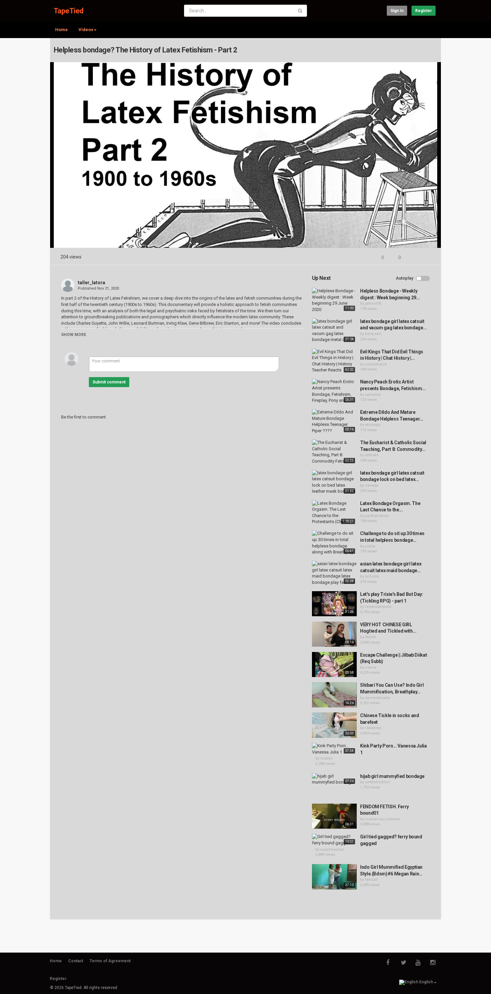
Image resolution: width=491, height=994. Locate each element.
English (426, 982)
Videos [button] (85, 29)
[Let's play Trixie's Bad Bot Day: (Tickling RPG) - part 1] (334, 604)
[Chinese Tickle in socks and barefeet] (334, 725)
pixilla (370, 546)
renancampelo (378, 607)
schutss (372, 576)
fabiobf (371, 879)
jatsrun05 (373, 303)
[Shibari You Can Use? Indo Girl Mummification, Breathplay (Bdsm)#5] (334, 694)
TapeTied (69, 11)
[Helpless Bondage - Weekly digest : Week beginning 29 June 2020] (334, 300)
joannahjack (376, 364)
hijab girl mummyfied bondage (392, 776)
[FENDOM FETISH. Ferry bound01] (334, 816)
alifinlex (371, 455)
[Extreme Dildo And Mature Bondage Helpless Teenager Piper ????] (334, 421)
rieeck (370, 667)
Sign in (396, 10)
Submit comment (109, 382)
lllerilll (370, 637)
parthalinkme (376, 516)
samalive (373, 394)
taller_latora (91, 282)
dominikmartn (377, 698)
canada (371, 485)
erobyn (326, 758)
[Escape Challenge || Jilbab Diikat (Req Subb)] (334, 664)
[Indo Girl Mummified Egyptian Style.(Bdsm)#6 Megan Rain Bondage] (334, 876)
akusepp (372, 425)
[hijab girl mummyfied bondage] (334, 779)
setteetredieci (377, 782)
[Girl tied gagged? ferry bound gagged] (334, 840)
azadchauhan (332, 849)
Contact (75, 961)
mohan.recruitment (382, 819)
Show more (73, 334)
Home (61, 29)
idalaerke (373, 728)
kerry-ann (373, 334)
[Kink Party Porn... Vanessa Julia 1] (334, 749)
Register (423, 10)
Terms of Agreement (110, 961)
